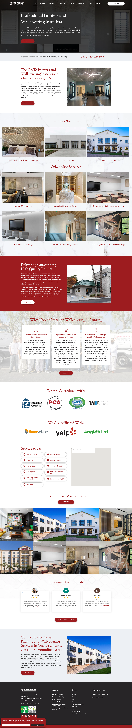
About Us (42, 3)
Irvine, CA (30, 460)
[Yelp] (35, 716)
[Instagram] (25, 716)
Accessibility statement (79, 714)
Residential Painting (108, 160)
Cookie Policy (76, 709)
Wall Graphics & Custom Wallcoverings (108, 244)
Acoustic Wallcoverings (23, 244)
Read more (40, 606)
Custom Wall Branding (23, 206)
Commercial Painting (65, 160)
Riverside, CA (31, 485)
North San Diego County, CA (32, 478)
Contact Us (98, 3)
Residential (63, 3)
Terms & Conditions (77, 704)
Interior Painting (56, 699)
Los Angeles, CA (32, 471)
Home (35, 3)
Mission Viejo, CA (55, 454)
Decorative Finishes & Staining (65, 206)
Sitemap (74, 706)
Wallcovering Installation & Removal (23, 160)
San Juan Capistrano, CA (57, 472)
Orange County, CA (33, 466)
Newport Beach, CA (33, 454)
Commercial (52, 3)
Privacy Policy (76, 701)
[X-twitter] (29, 716)
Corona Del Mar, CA (56, 466)
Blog (73, 699)
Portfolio (81, 3)
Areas (72, 3)
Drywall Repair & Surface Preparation (108, 206)
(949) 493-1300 (25, 696)
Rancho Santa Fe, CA (57, 479)
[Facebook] (22, 716)
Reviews (90, 3)
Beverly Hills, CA (55, 460)
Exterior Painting (56, 701)
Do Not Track (76, 711)
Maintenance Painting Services (65, 244)
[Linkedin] (32, 716)
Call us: (92, 57)
